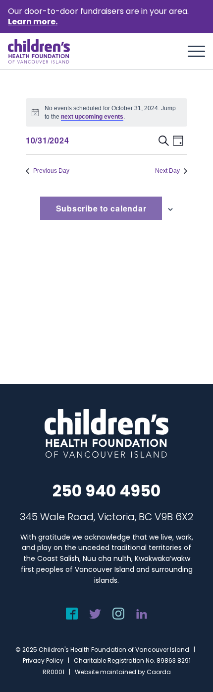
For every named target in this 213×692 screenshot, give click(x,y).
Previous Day (51, 170)
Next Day (167, 170)
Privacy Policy (43, 660)
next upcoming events (92, 116)
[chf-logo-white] (39, 51)
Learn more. (32, 21)
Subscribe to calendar (101, 208)
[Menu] (191, 52)
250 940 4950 (106, 490)
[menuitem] (191, 51)
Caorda (159, 672)
